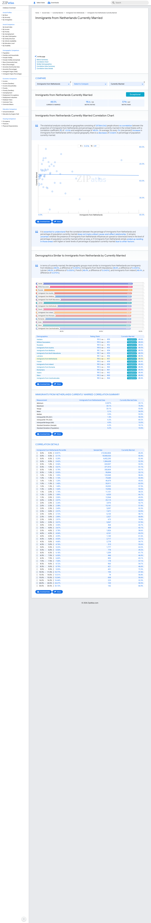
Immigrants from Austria (45, 348)
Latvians (40, 356)
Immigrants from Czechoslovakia (48, 378)
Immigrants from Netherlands (75, 13)
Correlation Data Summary (46, 66)
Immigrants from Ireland (45, 364)
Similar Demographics (44, 64)
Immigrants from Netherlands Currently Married (102, 13)
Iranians (39, 339)
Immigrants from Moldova (46, 350)
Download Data (45, 221)
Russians (40, 345)
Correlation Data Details (45, 68)
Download (140, 142)
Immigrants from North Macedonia (49, 353)
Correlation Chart (43, 62)
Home (37, 13)
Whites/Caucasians (43, 342)
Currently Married (58, 13)
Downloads (55, 3)
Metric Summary (42, 60)
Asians (39, 373)
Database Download (9, 8)
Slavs (38, 375)
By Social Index (7, 27)
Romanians (41, 370)
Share (59, 221)
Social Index (46, 13)
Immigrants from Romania (46, 367)
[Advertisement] (62, 37)
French (39, 361)
